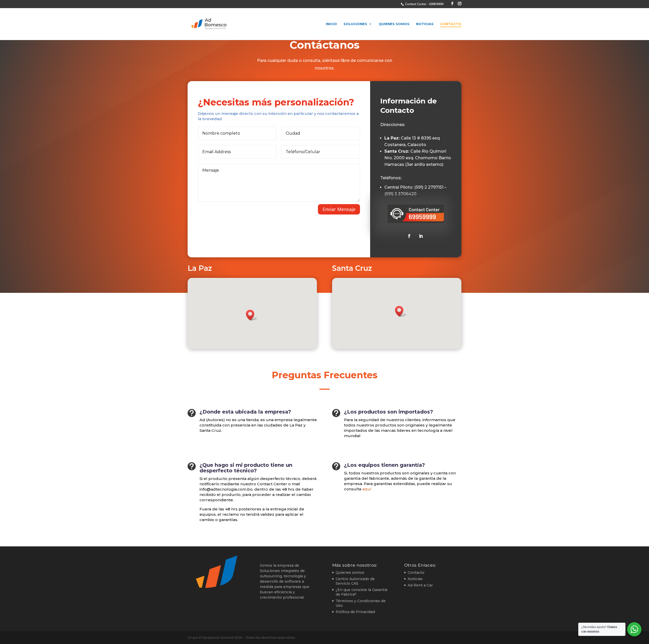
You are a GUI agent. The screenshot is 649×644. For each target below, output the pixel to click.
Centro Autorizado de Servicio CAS (355, 581)
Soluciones (355, 24)
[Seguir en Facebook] (409, 236)
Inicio (331, 24)
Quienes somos (350, 572)
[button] (252, 315)
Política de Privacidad (355, 612)
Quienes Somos (394, 24)
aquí (366, 489)
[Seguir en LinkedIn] (421, 236)
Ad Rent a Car (420, 585)
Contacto (450, 24)
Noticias (425, 24)
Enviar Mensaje (338, 209)
